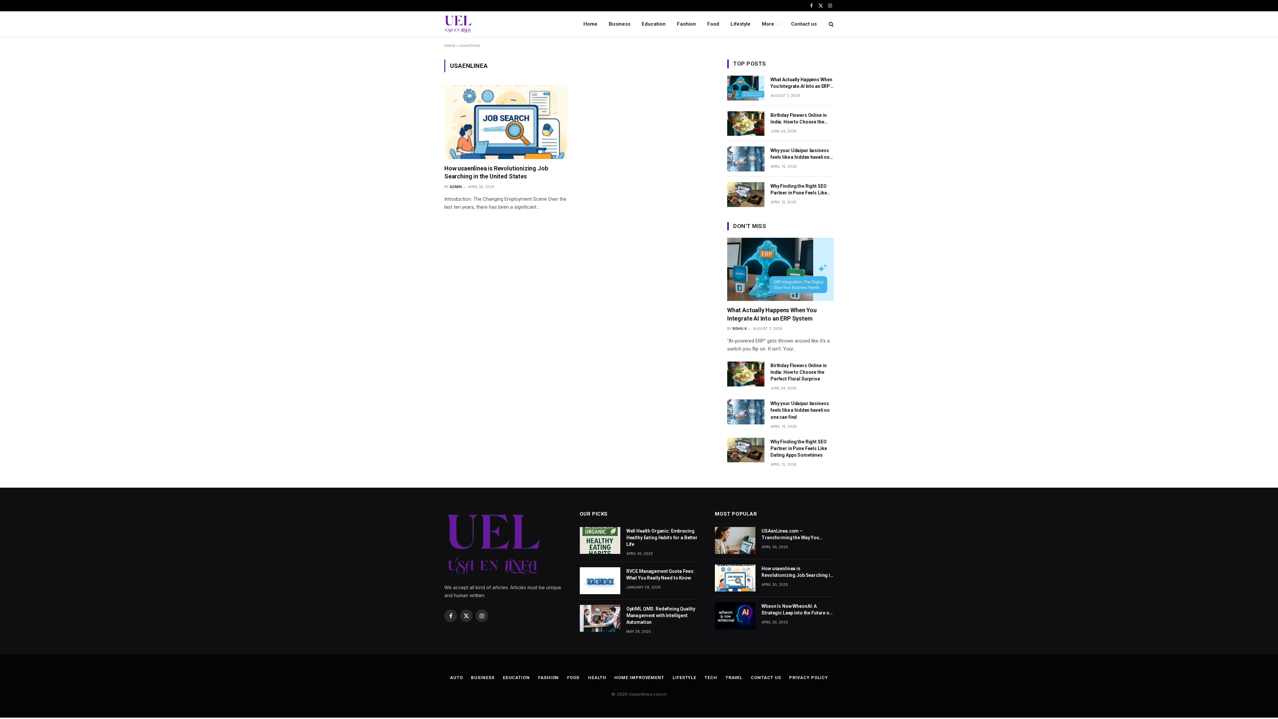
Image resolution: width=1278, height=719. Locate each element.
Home (590, 24)
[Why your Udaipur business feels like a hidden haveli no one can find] (745, 158)
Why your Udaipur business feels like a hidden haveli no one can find (800, 154)
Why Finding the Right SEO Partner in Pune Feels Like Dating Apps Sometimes (798, 189)
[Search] (830, 24)
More (768, 24)
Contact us (804, 24)
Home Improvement (639, 677)
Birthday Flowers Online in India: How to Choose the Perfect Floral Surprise (798, 119)
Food (713, 24)
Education (654, 24)
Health (597, 677)
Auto (456, 677)
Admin (456, 187)
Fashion (686, 24)
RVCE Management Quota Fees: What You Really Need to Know (660, 575)
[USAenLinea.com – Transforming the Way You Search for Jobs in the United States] (735, 540)
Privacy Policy (808, 677)
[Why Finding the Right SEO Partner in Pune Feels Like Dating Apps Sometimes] (745, 194)
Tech (711, 677)
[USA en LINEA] (458, 24)
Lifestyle (740, 24)
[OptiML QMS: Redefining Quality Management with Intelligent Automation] (600, 618)
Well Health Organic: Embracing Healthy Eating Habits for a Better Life (662, 537)
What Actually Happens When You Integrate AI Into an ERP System (801, 83)
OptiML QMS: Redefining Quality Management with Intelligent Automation (660, 615)
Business (619, 24)
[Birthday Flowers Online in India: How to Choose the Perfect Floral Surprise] (745, 123)
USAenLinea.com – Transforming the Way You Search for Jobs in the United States (792, 534)
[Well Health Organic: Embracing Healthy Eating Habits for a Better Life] (600, 540)
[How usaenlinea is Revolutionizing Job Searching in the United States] (506, 122)
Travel (734, 677)
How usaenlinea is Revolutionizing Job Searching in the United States (496, 172)
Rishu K (740, 329)
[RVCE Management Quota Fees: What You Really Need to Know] (600, 580)
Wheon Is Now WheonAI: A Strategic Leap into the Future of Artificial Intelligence (796, 609)
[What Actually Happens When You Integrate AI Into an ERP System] (745, 88)
